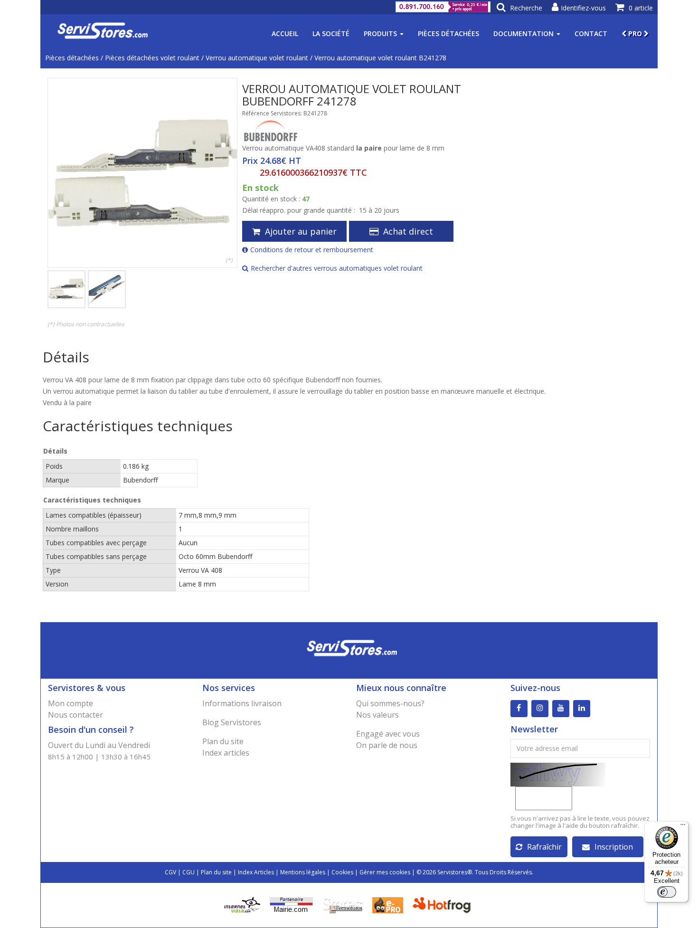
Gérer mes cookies (384, 872)
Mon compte (70, 703)
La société (330, 33)
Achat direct (408, 231)
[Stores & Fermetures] (342, 904)
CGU (188, 872)
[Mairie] (291, 904)
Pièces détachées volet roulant (152, 57)
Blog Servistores (231, 722)
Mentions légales (302, 872)
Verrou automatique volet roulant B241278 (380, 57)
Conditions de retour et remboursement (311, 249)
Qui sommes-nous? (390, 703)
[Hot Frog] (444, 904)
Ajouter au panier (301, 231)
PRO (635, 33)
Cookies (342, 872)
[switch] (666, 892)
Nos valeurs (377, 715)
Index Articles (256, 872)
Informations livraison (242, 703)
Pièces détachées (448, 33)
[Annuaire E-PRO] (387, 904)
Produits (381, 33)
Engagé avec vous (388, 734)
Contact (591, 33)
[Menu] (683, 827)
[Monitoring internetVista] (242, 904)
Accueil (285, 33)
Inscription (613, 847)
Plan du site (223, 741)
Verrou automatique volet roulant (257, 57)
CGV (170, 872)
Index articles (225, 753)
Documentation (524, 33)
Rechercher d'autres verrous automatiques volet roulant (337, 268)
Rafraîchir (544, 847)
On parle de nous (386, 745)
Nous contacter (75, 715)
